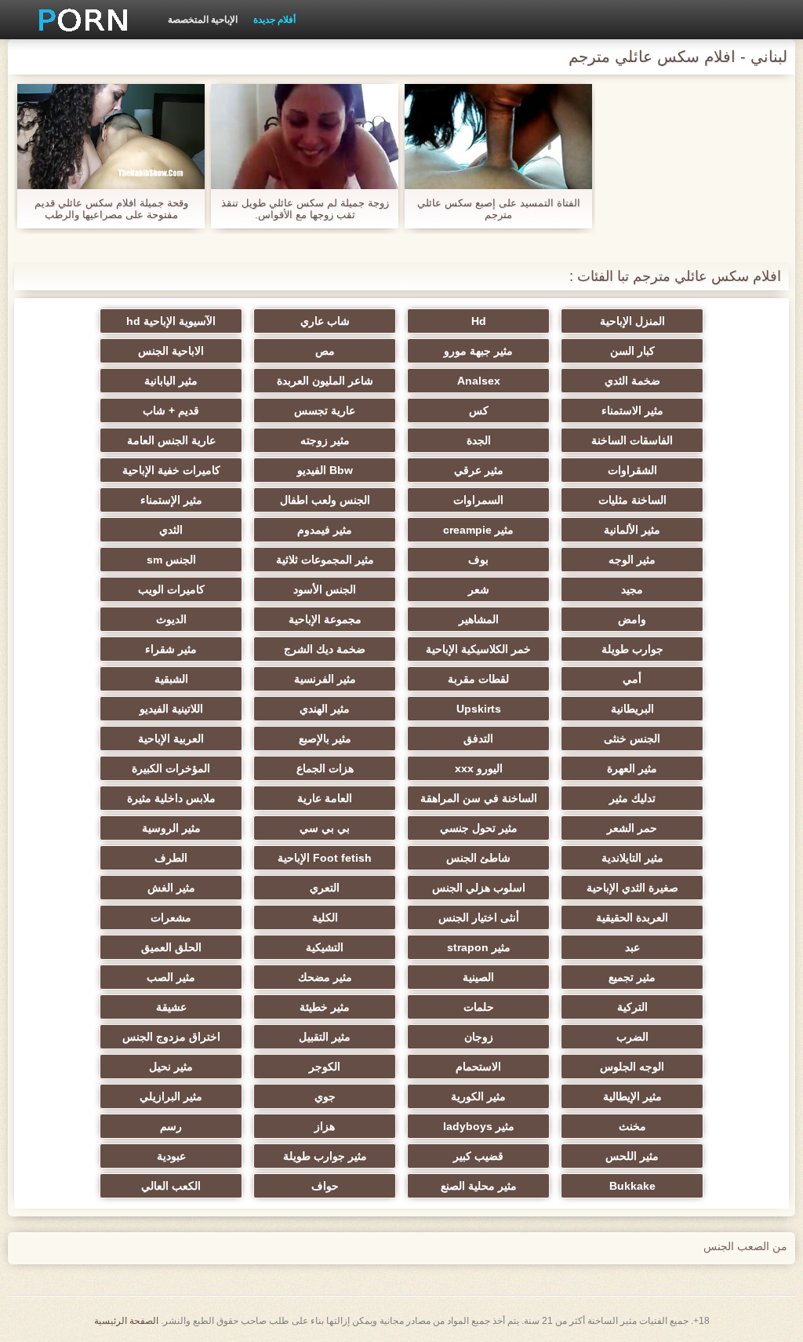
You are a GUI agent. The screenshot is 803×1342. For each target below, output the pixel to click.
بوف (478, 559)
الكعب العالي (171, 1186)
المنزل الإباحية (632, 321)
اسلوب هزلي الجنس (478, 887)
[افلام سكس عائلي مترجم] (77, 19)
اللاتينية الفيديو (171, 708)
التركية (632, 1007)
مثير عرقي (478, 470)
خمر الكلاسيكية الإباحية (478, 649)
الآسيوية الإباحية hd (171, 321)
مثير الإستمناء (171, 500)
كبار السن (632, 351)
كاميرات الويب (171, 589)
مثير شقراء (171, 649)
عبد (632, 947)
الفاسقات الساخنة (632, 440)
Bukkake (632, 1186)
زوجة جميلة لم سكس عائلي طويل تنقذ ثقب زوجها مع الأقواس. (305, 209)
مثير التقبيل (325, 1036)
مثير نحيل (171, 1066)
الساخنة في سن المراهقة (478, 798)
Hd (478, 321)
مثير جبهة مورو (478, 351)
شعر (478, 589)
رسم (171, 1126)
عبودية (171, 1156)
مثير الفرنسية (325, 679)
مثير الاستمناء (632, 410)
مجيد (632, 589)
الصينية (478, 977)
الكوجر (324, 1066)
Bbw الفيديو (325, 470)
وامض (632, 619)
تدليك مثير (632, 798)
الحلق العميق (171, 947)
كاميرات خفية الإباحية (171, 470)
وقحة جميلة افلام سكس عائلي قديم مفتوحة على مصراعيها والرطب (111, 209)
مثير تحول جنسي (479, 828)
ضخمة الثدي (632, 380)
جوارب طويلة (632, 649)
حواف (325, 1186)
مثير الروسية (171, 828)
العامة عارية (324, 798)
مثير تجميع (632, 977)
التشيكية (324, 947)
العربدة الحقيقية (632, 917)
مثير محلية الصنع (479, 1186)
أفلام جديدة (274, 19)
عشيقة (171, 1007)
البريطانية (632, 708)
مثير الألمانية (632, 529)
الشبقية (171, 679)
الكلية (325, 917)
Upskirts (478, 708)
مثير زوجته (325, 440)
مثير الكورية (478, 1096)
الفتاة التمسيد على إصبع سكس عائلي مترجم (498, 209)
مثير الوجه (632, 559)
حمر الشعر (632, 828)
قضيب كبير (478, 1156)
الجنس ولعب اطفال (325, 500)
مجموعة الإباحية (325, 619)
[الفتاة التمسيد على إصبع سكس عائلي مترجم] (498, 136)
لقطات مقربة (478, 679)
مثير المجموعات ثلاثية (325, 559)
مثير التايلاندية (632, 858)
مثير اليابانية (171, 380)
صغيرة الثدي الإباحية (632, 887)
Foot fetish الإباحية (325, 858)
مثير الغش (171, 887)
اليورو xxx (479, 768)
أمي (632, 679)
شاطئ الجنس (478, 858)
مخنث (632, 1126)
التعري (325, 887)
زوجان (478, 1036)
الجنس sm (171, 559)
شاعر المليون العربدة (325, 380)
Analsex (478, 380)
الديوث (171, 619)
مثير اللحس (632, 1156)
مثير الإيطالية (632, 1096)
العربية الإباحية (171, 738)
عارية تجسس (324, 410)
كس (479, 410)
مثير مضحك (325, 977)
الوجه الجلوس (632, 1066)
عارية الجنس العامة (171, 440)
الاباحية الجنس (171, 351)
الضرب (632, 1036)
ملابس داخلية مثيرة (171, 798)
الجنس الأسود (324, 589)
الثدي (171, 529)
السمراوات (478, 500)
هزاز (324, 1126)
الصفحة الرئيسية (126, 1320)
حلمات (478, 1007)
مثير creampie (478, 529)
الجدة (479, 440)
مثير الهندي (325, 708)
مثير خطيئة (325, 1007)
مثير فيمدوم (324, 529)
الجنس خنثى (632, 738)
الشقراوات (632, 470)
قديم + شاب (171, 410)
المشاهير (479, 619)
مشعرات (171, 917)
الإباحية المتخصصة (203, 19)
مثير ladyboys (478, 1126)
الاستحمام (478, 1066)
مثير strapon (479, 947)
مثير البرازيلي (171, 1096)
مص (325, 351)
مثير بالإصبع (325, 738)
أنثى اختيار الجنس (478, 917)
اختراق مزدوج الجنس (171, 1036)
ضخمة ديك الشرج (324, 649)
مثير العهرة (632, 768)
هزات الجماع (325, 768)
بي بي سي (325, 828)
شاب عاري (325, 321)
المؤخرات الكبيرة (171, 768)
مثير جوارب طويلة (325, 1156)
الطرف (170, 858)
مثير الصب (171, 977)
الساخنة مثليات (632, 500)
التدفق (478, 738)
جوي (325, 1096)
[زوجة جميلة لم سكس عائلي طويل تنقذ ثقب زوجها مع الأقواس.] (304, 136)
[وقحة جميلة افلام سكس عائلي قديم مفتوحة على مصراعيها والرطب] (111, 136)
